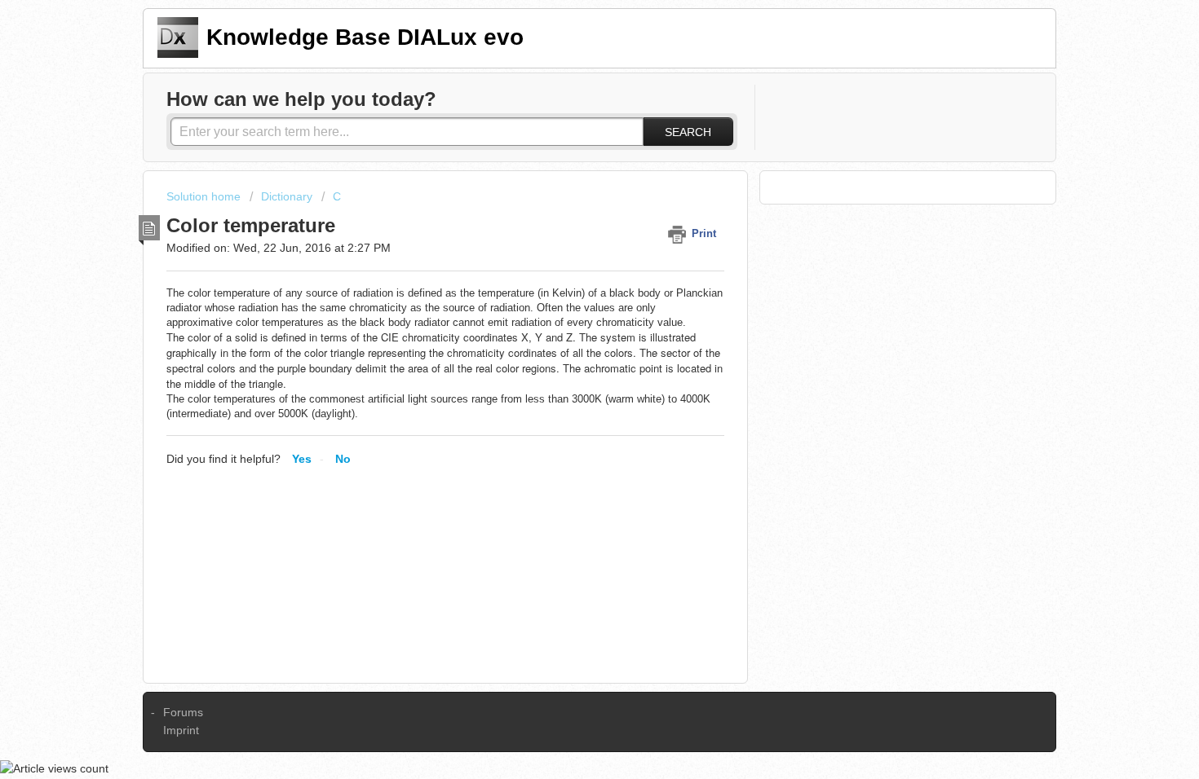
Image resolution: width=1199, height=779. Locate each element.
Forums (183, 712)
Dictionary (286, 196)
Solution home (205, 196)
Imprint (181, 730)
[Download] (569, 173)
